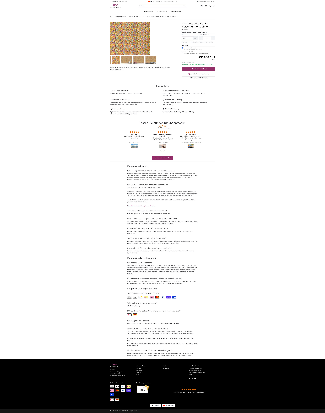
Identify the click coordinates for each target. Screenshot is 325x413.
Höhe (183, 35)
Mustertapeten (162, 11)
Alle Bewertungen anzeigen (162, 158)
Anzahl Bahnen (203, 35)
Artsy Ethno (140, 16)
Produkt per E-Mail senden (199, 78)
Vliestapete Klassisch (193, 48)
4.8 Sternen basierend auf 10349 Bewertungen (189, 392)
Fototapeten (148, 11)
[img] (162, 126)
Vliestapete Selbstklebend (196, 52)
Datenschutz (140, 372)
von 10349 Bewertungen (162, 128)
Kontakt (138, 368)
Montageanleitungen (195, 370)
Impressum (139, 370)
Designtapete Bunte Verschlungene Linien (161, 16)
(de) (201, 6)
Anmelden (165, 368)
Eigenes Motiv (176, 11)
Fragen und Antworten (195, 368)
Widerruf (191, 374)
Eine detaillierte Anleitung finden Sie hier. (141, 206)
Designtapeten (120, 16)
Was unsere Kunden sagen (197, 372)
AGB (137, 374)
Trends (130, 16)
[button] (110, 60)
